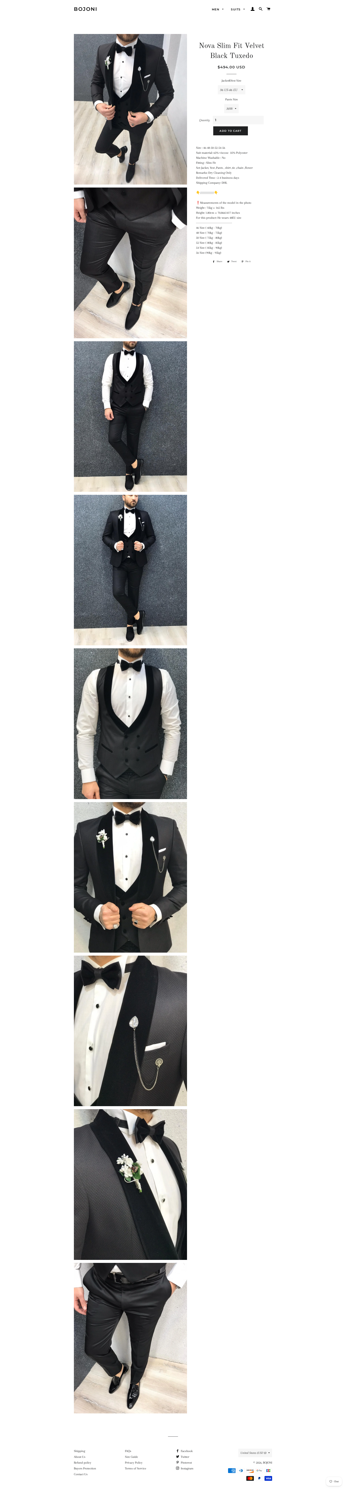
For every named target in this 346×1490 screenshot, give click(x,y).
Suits (236, 9)
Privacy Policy (134, 1462)
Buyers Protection (85, 1468)
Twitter (184, 1457)
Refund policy (82, 1462)
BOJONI (85, 9)
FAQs (128, 1451)
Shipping (79, 1451)
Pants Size (231, 99)
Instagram (186, 1468)
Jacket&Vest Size (231, 80)
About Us (79, 1457)
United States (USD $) (253, 1453)
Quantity (204, 120)
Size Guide (131, 1457)
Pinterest (186, 1462)
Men (216, 9)
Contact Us (81, 1474)
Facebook (186, 1451)
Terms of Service (135, 1468)
